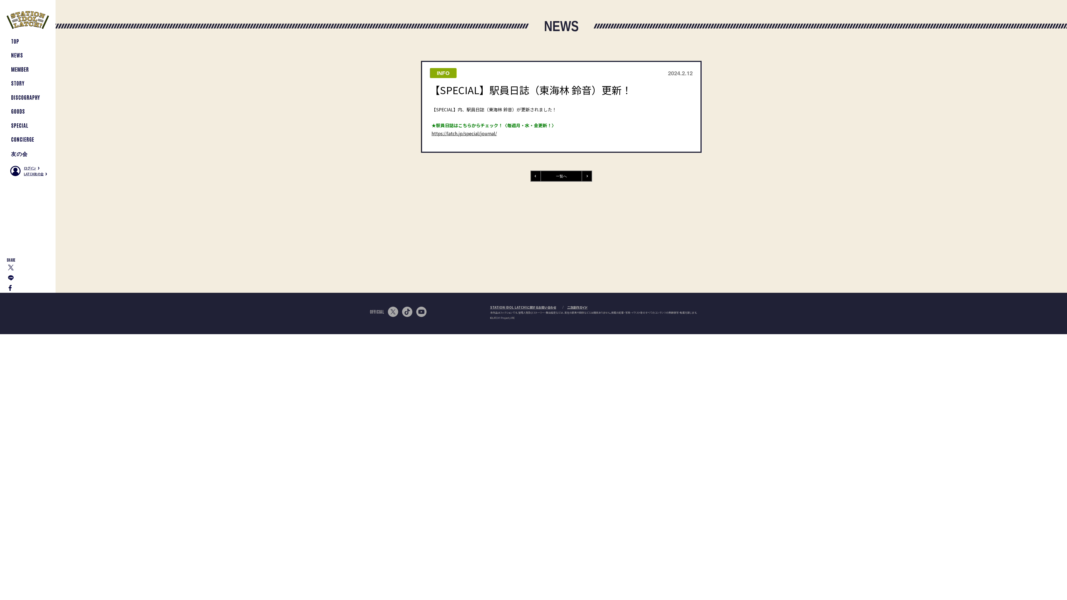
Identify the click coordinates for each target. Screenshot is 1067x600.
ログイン (30, 168)
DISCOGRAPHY (25, 97)
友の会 (19, 153)
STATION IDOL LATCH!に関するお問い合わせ (523, 307)
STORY (17, 82)
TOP (15, 41)
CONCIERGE (22, 139)
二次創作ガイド (577, 307)
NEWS (17, 54)
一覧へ (561, 176)
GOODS (18, 111)
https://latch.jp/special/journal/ (464, 133)
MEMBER (20, 69)
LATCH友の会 (34, 173)
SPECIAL (19, 125)
